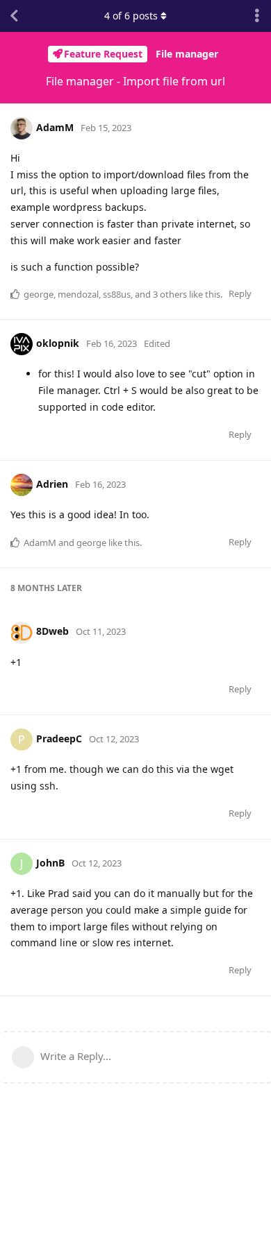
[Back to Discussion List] (14, 16)
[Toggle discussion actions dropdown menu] (257, 16)
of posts (131, 15)
